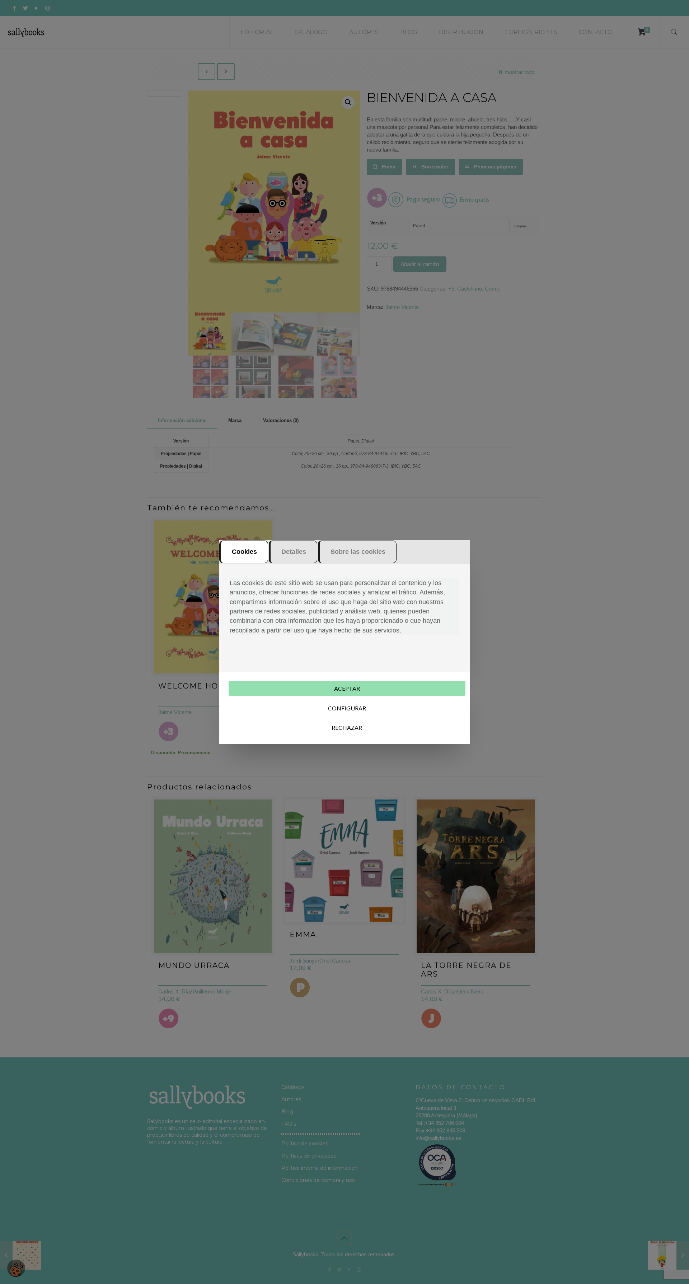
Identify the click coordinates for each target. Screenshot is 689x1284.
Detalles (293, 551)
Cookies (244, 551)
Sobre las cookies (358, 551)
